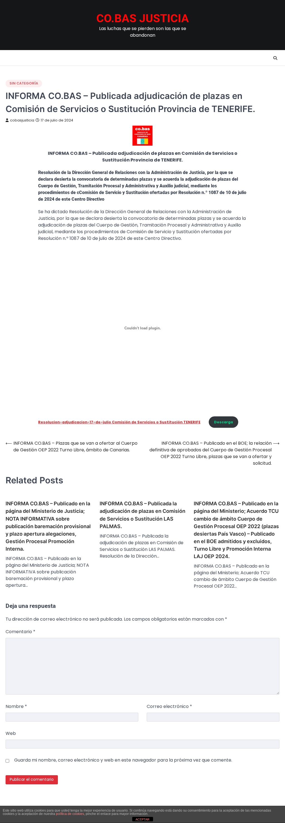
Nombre (16, 706)
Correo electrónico (169, 706)
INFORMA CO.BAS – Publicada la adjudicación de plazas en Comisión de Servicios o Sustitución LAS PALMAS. (142, 515)
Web (11, 733)
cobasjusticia (22, 120)
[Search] (275, 58)
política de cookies (70, 814)
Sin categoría (23, 83)
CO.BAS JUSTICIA (142, 18)
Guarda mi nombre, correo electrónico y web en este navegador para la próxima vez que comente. (123, 760)
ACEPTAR (142, 819)
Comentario (20, 631)
